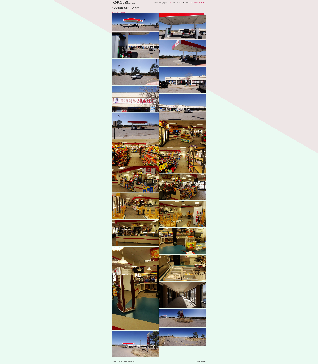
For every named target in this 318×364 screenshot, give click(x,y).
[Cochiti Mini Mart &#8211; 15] (135, 206)
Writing (195, 3)
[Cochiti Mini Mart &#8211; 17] (135, 233)
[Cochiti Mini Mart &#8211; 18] (182, 241)
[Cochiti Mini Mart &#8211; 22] (182, 318)
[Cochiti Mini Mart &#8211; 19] (135, 288)
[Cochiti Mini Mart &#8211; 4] (182, 53)
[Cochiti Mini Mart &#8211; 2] (182, 26)
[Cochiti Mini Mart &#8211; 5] (135, 72)
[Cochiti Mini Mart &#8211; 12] (182, 160)
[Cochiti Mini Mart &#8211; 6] (182, 80)
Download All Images (118, 12)
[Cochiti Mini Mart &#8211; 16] (182, 214)
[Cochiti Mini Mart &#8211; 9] (135, 126)
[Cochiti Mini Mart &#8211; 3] (135, 45)
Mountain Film (120, 2)
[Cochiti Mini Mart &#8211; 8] (182, 107)
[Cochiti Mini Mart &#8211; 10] (182, 133)
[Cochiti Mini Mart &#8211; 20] (182, 268)
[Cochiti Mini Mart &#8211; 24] (182, 337)
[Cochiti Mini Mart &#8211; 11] (135, 152)
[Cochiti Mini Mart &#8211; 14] (182, 187)
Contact (201, 3)
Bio (171, 3)
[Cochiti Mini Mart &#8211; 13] (135, 179)
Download (114, 14)
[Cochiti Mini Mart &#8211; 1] (135, 22)
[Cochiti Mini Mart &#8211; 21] (182, 295)
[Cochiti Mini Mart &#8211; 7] (135, 99)
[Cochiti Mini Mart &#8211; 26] (135, 344)
